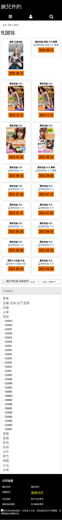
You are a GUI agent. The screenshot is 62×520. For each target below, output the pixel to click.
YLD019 (8, 337)
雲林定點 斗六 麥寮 (46, 167)
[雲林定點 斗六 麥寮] (46, 170)
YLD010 (8, 375)
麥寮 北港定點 (15, 41)
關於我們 (6, 486)
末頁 (44, 282)
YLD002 (8, 425)
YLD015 (8, 354)
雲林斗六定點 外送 (15, 260)
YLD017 (8, 346)
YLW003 (8, 396)
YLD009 (8, 379)
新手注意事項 (37, 498)
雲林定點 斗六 (15, 83)
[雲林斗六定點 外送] (16, 263)
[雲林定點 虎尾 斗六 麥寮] (46, 44)
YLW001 (8, 391)
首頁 (32, 282)
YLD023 (8, 321)
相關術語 (6, 491)
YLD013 (8, 362)
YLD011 (8, 371)
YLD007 (8, 387)
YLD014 (8, 358)
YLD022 (8, 325)
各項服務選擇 (37, 503)
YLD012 (8, 366)
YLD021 (8, 329)
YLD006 (8, 404)
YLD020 (8, 333)
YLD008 (8, 383)
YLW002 (8, 400)
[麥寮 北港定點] (16, 56)
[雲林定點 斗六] (16, 98)
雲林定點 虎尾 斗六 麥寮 (46, 41)
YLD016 (8, 350)
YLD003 (8, 420)
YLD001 (8, 429)
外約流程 (6, 498)
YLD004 (8, 416)
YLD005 (8, 412)
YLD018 (8, 341)
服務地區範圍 (8, 503)
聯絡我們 (35, 486)
